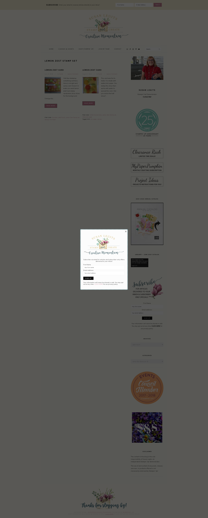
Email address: (88, 270)
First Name (87, 265)
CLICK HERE (98, 284)
